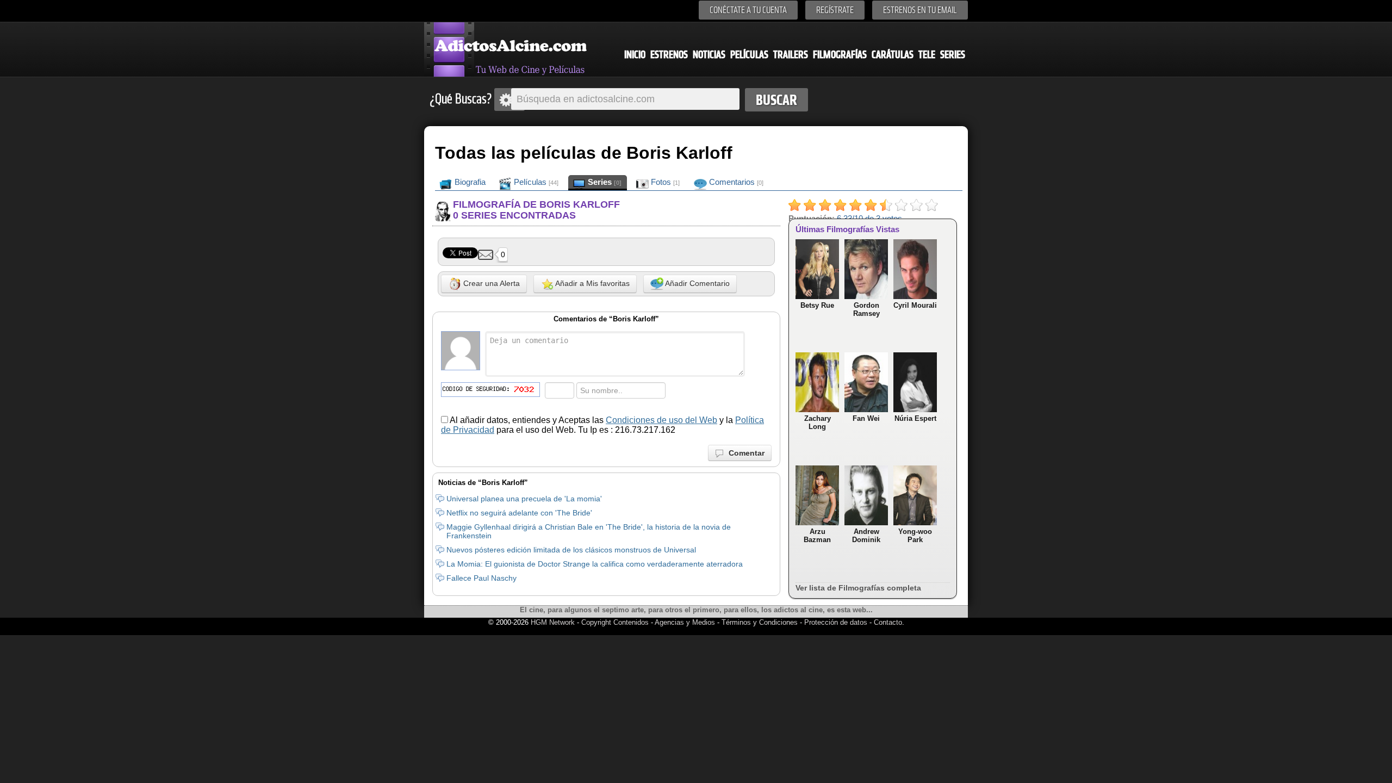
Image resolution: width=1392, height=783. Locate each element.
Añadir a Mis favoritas (592, 283)
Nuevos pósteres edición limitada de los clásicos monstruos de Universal (571, 549)
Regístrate (835, 10)
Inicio (634, 54)
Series (952, 54)
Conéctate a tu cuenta (748, 10)
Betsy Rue (817, 305)
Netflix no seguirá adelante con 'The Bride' (519, 512)
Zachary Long (817, 422)
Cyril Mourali (915, 305)
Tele (926, 54)
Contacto (888, 622)
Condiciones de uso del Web (661, 420)
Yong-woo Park (915, 535)
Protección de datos (835, 622)
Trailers (790, 54)
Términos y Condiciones (761, 622)
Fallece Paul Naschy (481, 578)
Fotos (664, 182)
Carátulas (892, 54)
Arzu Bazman (817, 535)
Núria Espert (915, 418)
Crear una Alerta (490, 283)
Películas (749, 54)
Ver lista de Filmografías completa (858, 587)
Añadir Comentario (696, 283)
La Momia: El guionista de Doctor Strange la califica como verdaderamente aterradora (594, 564)
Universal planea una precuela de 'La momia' (524, 498)
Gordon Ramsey (866, 309)
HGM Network (553, 622)
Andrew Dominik (866, 535)
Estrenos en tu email (920, 10)
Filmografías (840, 54)
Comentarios (735, 182)
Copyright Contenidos (615, 622)
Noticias (709, 54)
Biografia (469, 182)
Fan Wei (866, 418)
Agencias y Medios (685, 622)
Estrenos (669, 54)
